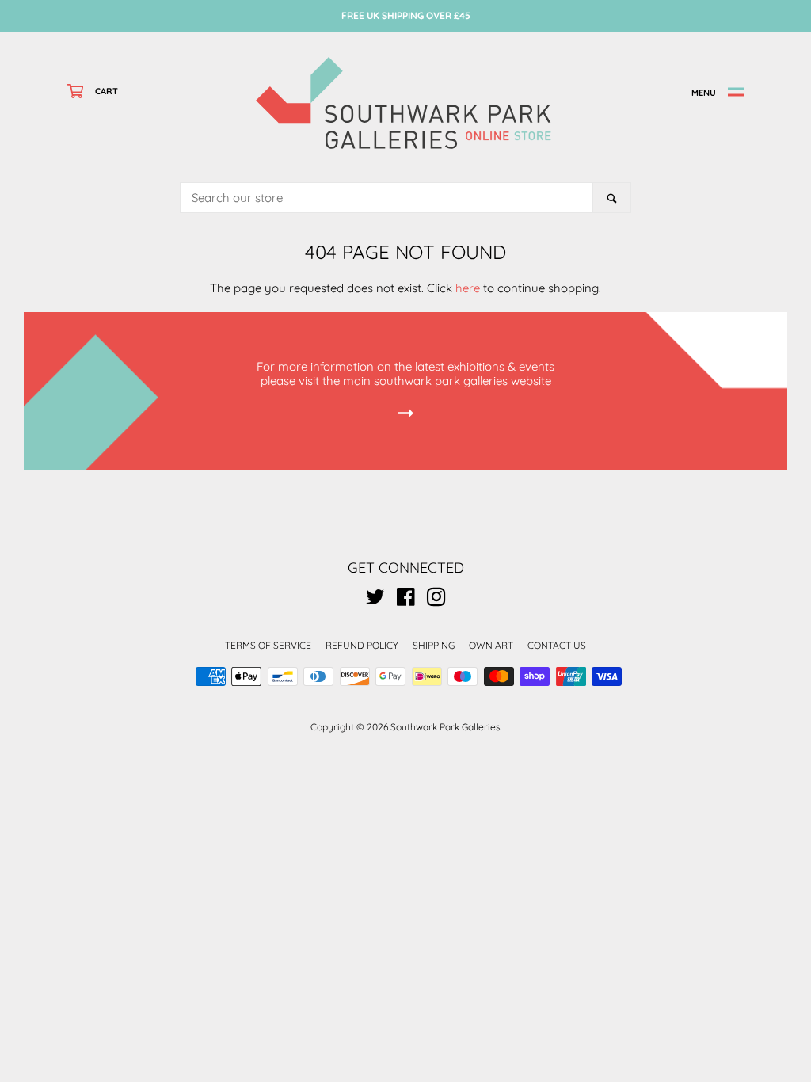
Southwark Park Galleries (445, 727)
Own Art (491, 645)
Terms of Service (268, 645)
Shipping (434, 645)
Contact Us (556, 645)
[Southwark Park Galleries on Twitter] (375, 600)
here (467, 287)
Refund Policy (362, 645)
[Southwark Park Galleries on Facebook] (406, 600)
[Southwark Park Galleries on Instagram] (436, 600)
